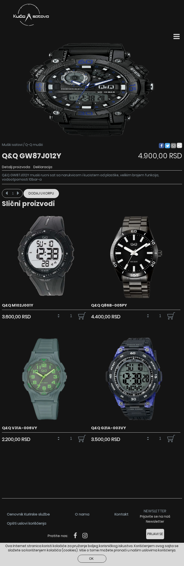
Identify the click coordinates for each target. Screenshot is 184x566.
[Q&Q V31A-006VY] (46, 422)
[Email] (174, 145)
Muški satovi (12, 144)
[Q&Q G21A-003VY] (135, 422)
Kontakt (121, 514)
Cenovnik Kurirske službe (28, 514)
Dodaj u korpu (41, 193)
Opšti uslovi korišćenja (26, 523)
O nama (82, 514)
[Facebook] (161, 145)
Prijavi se (155, 534)
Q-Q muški (34, 144)
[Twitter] (168, 145)
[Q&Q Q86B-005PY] (135, 300)
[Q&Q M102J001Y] (46, 300)
